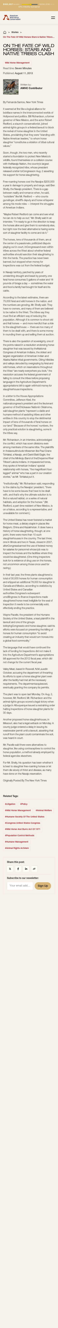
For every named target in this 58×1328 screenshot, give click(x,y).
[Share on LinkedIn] (26, 869)
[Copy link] (34, 869)
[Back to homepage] (11, 18)
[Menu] (53, 18)
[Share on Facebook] (18, 869)
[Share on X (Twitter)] (10, 869)
